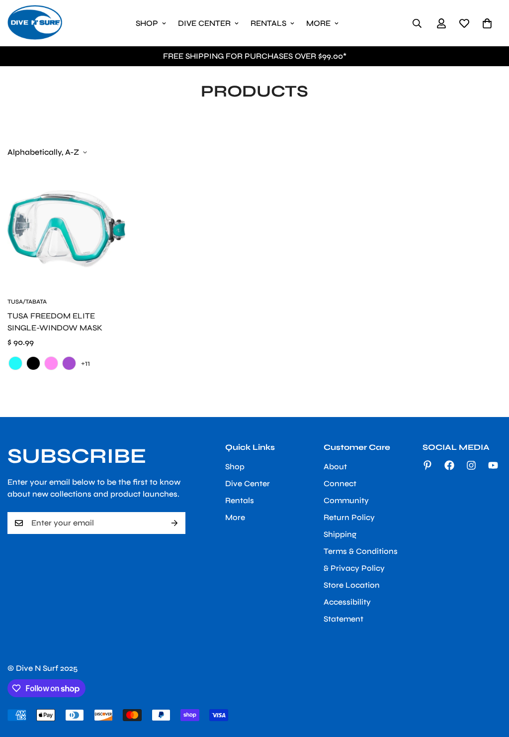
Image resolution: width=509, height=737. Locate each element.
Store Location (352, 585)
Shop (147, 23)
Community (346, 500)
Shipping (340, 534)
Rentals (268, 23)
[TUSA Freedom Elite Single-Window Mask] (66, 229)
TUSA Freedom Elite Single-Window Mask (54, 321)
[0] (487, 23)
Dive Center (204, 23)
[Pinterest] (427, 465)
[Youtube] (493, 465)
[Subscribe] (174, 523)
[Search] (417, 23)
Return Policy (349, 517)
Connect (340, 483)
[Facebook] (449, 465)
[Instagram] (471, 465)
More (318, 23)
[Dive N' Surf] (34, 23)
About (335, 466)
